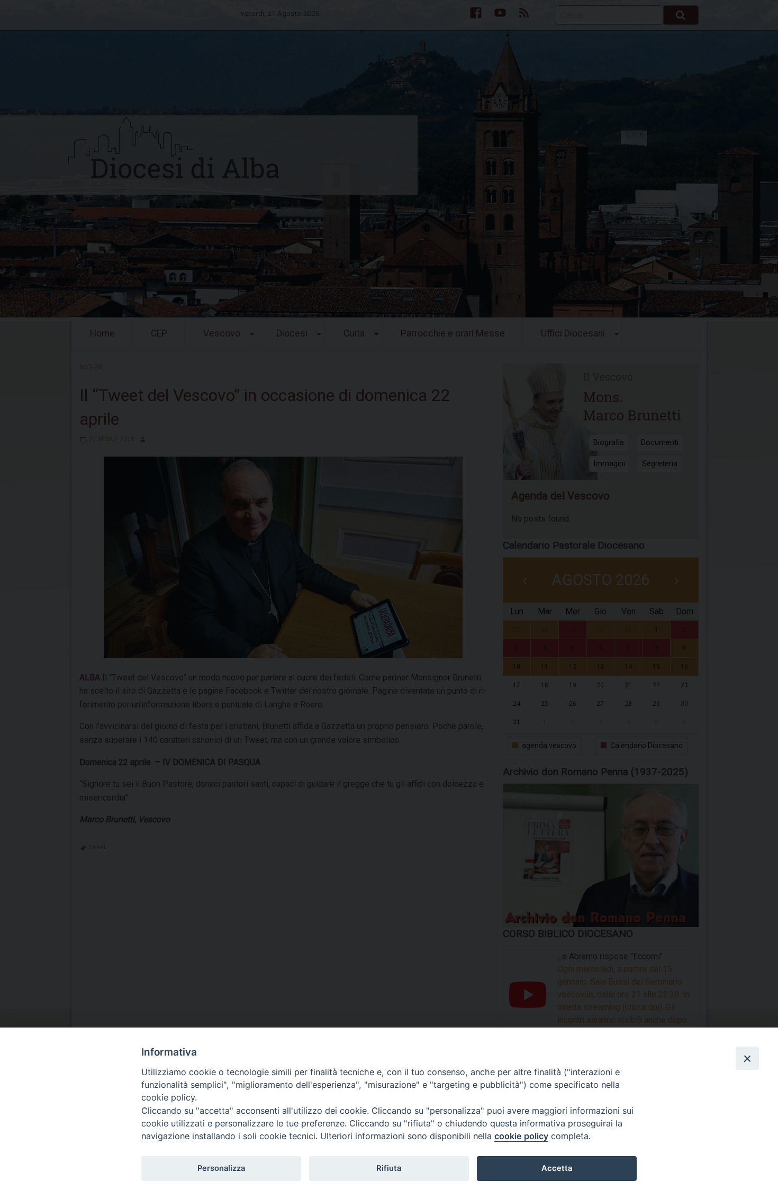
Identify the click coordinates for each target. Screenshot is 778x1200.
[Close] (747, 1058)
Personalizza (221, 1168)
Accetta (556, 1168)
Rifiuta (388, 1168)
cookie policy (521, 1136)
